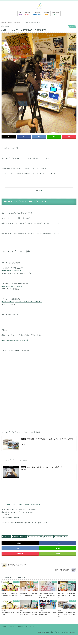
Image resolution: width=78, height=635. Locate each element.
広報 (66, 536)
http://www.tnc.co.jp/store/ (10, 270)
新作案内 (23, 536)
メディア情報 (58, 536)
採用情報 (46, 13)
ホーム (20, 13)
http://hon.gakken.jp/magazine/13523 (14, 340)
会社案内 (27, 13)
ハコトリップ (7, 536)
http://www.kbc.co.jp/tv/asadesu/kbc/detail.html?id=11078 (21, 302)
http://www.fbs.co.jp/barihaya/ (12, 286)
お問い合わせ (55, 13)
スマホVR (40, 536)
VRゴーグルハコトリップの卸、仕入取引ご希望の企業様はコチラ (24, 504)
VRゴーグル (32, 536)
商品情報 (37, 13)
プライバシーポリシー (32, 626)
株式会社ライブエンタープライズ (56, 632)
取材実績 (16, 536)
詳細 (40, 190)
